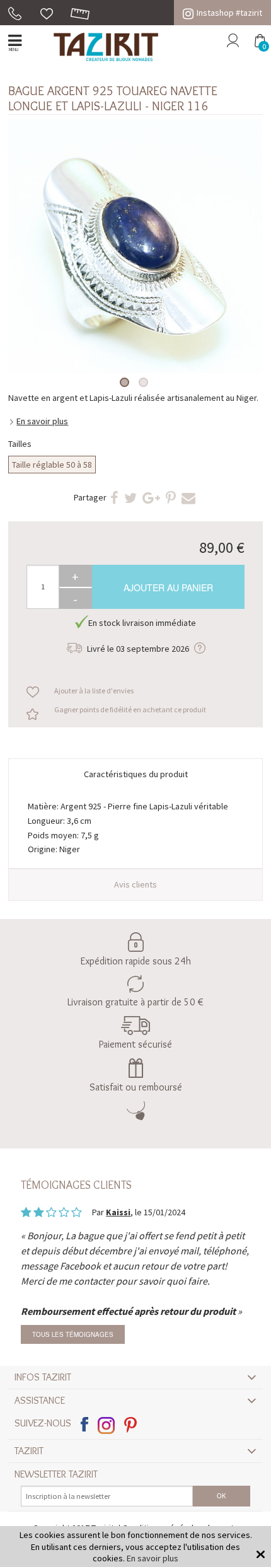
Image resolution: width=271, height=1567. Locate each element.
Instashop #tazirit (229, 12)
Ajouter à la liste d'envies (94, 690)
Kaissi (118, 1212)
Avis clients (135, 884)
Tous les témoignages (72, 1334)
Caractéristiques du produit (136, 774)
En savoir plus (42, 421)
